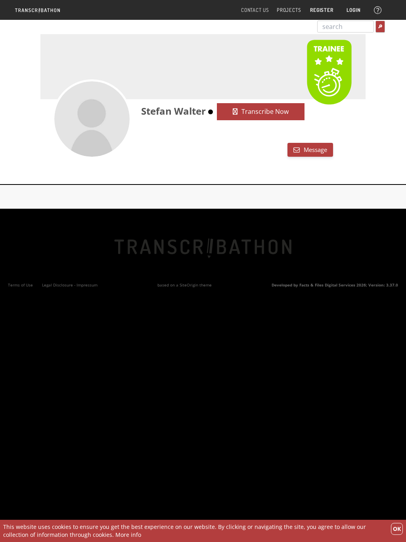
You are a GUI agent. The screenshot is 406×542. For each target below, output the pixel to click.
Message (314, 150)
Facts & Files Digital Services (327, 285)
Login (353, 10)
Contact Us (255, 10)
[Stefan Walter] (92, 119)
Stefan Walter (173, 110)
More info (128, 534)
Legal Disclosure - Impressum (70, 285)
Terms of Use (20, 285)
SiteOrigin (189, 285)
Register (321, 10)
